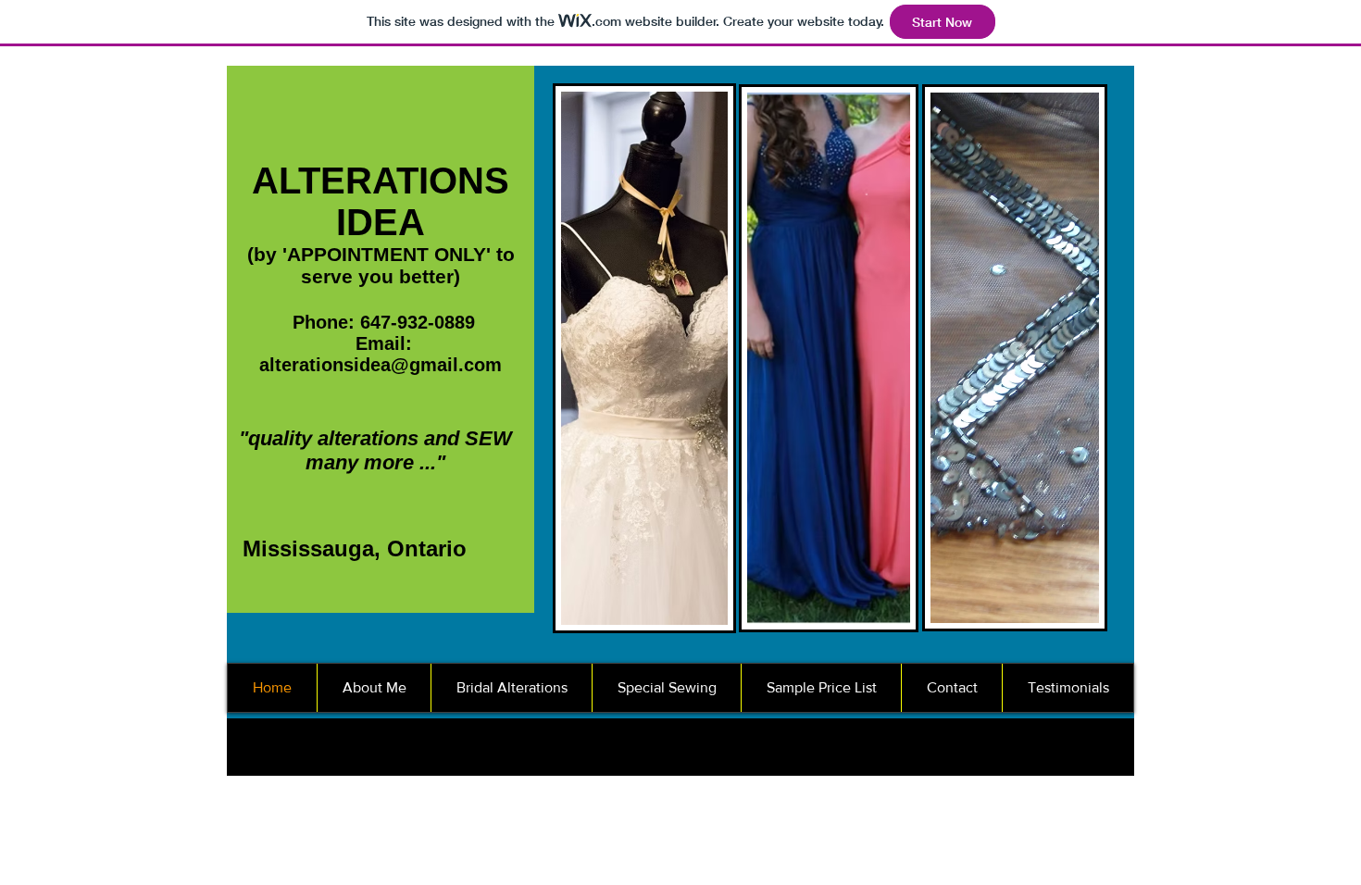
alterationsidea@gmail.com (380, 365)
